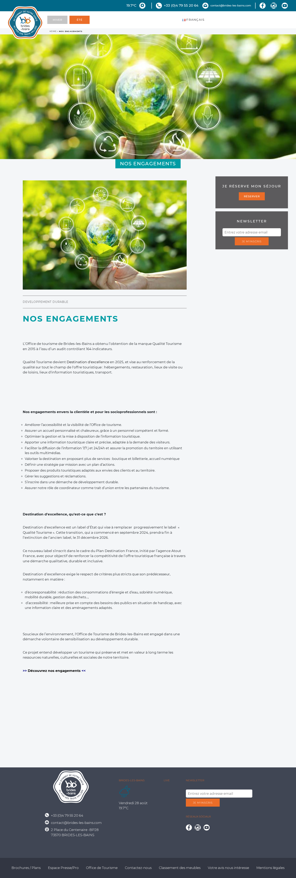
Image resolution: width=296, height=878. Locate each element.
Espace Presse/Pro (63, 868)
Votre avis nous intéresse (228, 868)
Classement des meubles (180, 868)
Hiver (57, 19)
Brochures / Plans (26, 868)
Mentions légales (270, 868)
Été (80, 19)
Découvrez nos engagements (54, 671)
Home (53, 31)
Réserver (252, 196)
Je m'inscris (252, 241)
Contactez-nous (138, 868)
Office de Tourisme (102, 868)
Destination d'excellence (88, 362)
